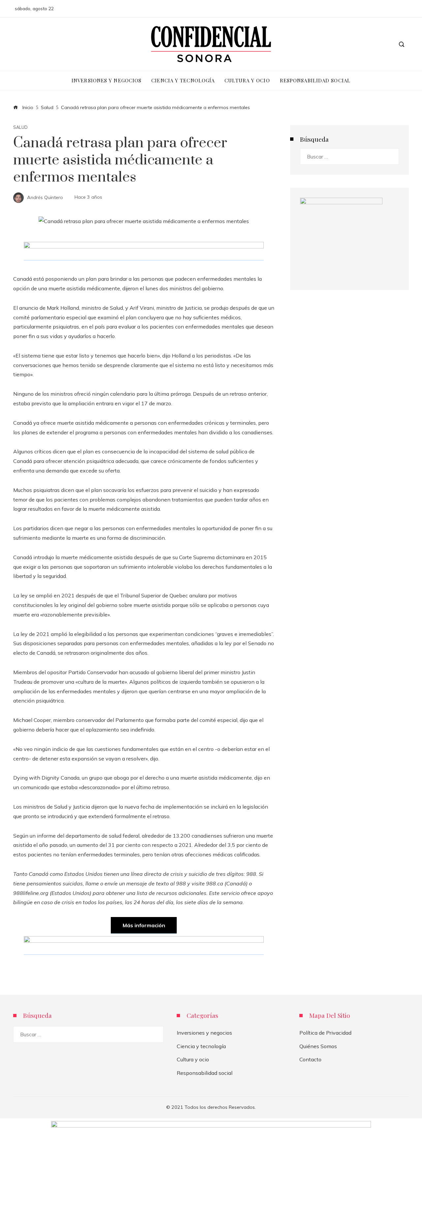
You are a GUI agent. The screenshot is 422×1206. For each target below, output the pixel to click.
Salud (20, 127)
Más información (144, 925)
